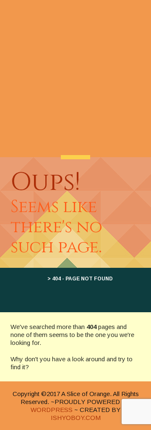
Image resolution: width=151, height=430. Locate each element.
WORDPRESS (52, 409)
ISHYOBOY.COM (76, 417)
